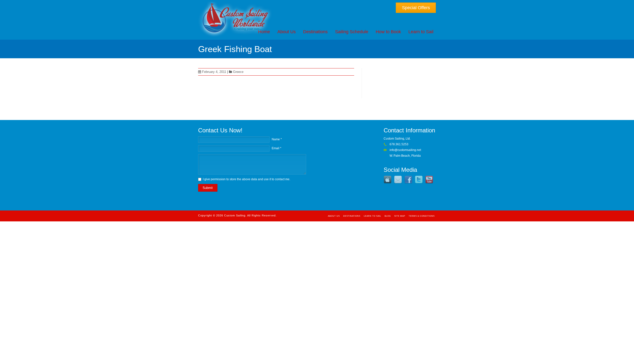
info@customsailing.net (405, 150)
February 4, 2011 (214, 72)
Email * (276, 148)
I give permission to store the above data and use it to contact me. (246, 179)
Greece (238, 72)
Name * (277, 139)
